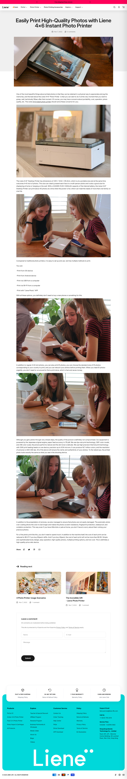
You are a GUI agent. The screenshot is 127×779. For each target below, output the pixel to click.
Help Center (57, 721)
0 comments (71, 32)
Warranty (80, 721)
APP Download (58, 732)
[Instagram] (119, 775)
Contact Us (57, 713)
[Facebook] (115, 775)
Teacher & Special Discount (39, 713)
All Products (11, 728)
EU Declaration (81, 732)
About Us (33, 734)
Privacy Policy (60, 627)
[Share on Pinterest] (34, 550)
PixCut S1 (10, 713)
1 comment (35, 602)
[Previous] (37, 2)
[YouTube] (123, 775)
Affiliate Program (35, 717)
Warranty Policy (77, 697)
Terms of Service (74, 627)
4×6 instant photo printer (42, 102)
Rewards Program (36, 721)
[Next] (90, 2)
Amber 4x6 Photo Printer (15, 717)
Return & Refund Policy (49, 697)
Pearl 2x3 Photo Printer (14, 721)
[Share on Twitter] (29, 550)
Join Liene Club (104, 697)
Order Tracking (58, 717)
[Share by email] (39, 550)
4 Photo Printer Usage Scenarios (31, 598)
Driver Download (58, 728)
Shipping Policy (23, 697)
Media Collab (34, 731)
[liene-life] (5, 7)
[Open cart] (123, 7)
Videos (32, 742)
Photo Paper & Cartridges (15, 724)
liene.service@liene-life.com (109, 711)
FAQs (55, 724)
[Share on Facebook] (24, 550)
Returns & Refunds (83, 717)
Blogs (32, 738)
